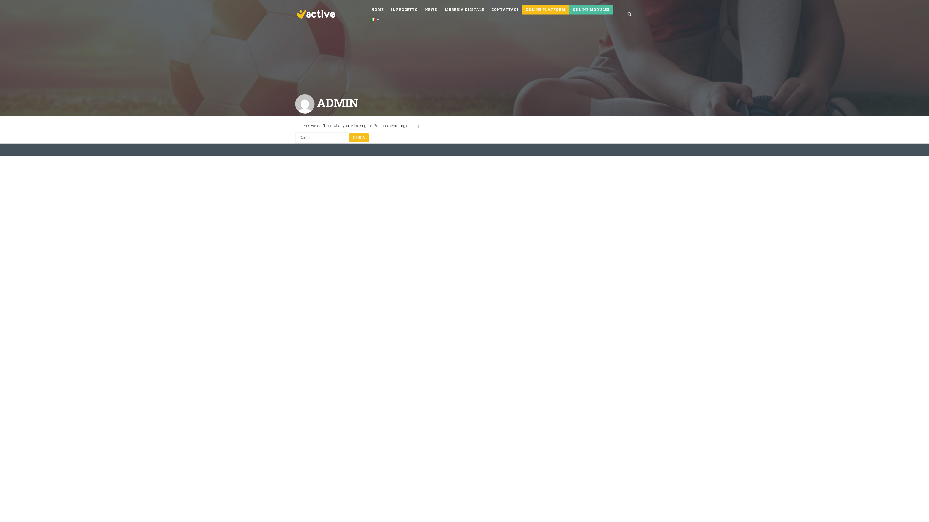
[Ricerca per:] (322, 137)
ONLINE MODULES (591, 9)
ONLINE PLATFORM (546, 9)
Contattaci (504, 9)
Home (377, 9)
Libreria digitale (464, 9)
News (431, 9)
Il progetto (404, 9)
